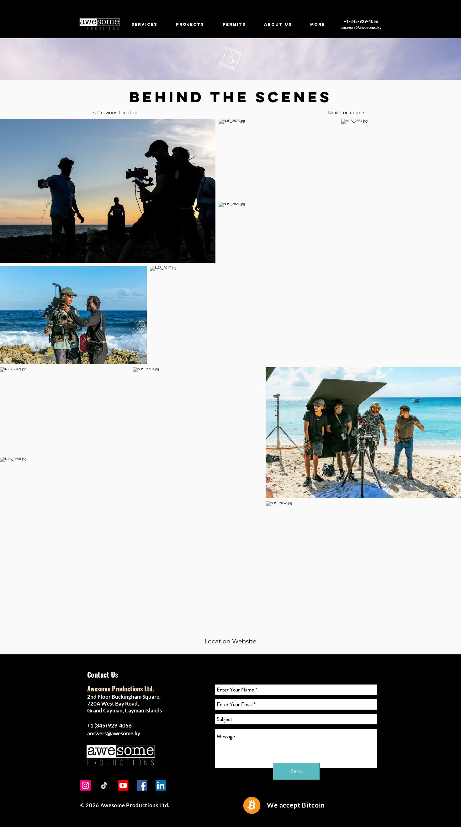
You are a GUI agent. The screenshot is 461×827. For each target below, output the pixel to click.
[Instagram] (85, 785)
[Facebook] (142, 785)
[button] (230, 641)
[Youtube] (123, 785)
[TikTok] (104, 785)
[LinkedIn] (161, 785)
